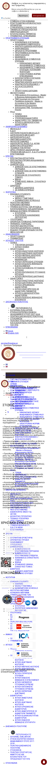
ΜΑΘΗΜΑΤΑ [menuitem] (20, 406)
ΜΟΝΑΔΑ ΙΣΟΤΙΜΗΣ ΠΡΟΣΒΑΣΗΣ (24, 211)
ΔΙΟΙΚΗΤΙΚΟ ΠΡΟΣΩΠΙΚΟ (21, 146)
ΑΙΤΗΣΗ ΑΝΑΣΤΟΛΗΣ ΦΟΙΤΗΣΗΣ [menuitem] (23, 659)
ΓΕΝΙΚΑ (18, 114)
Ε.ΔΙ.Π (13, 131)
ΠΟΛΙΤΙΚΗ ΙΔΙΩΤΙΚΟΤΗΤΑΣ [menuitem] (21, 621)
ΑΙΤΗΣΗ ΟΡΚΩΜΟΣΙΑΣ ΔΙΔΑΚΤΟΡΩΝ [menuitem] (24, 708)
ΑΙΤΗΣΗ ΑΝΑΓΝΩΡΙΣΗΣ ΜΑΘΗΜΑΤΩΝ (25, 258)
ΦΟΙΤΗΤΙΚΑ (11, 192)
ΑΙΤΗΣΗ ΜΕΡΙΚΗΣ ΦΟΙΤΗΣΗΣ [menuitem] (27, 667)
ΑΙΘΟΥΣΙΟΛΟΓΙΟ (22, 55)
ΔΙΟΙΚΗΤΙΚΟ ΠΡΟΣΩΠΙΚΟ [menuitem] (21, 516)
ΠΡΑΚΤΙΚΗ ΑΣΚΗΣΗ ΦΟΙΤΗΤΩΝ (29, 82)
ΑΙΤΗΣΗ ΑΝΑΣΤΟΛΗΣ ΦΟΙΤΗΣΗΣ (29, 251)
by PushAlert (6, 18)
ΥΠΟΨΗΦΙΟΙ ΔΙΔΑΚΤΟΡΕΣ (26, 118)
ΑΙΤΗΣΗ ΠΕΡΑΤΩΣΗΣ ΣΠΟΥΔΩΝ (29, 262)
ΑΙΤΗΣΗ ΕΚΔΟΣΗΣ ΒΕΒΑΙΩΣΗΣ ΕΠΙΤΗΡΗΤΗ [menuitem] (25, 721)
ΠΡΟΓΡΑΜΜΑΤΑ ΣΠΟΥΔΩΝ (17, 38)
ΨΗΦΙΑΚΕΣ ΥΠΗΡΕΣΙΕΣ (20, 224)
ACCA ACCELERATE (24, 87)
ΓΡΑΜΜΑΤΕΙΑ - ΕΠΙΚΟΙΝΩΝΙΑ (23, 36)
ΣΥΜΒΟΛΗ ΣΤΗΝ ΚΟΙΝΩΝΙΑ (22, 21)
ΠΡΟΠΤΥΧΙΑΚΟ (17, 40)
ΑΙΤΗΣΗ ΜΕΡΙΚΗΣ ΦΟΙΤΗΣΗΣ (28, 255)
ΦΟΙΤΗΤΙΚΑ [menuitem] (10, 577)
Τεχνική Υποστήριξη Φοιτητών (18, 548)
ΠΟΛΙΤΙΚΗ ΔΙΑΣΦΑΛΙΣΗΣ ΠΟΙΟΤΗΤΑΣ (26, 316)
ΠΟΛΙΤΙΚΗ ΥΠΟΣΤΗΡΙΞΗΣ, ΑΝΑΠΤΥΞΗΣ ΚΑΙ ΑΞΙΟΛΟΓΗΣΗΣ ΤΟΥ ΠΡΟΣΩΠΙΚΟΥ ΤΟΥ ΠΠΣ (27, 323)
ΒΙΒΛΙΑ (18, 179)
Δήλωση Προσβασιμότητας (17, 611)
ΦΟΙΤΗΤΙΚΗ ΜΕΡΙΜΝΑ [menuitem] (19, 590)
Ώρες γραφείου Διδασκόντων (13, 337)
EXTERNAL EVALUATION (21, 310)
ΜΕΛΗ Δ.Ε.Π (15, 129)
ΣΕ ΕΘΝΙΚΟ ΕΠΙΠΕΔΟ (24, 190)
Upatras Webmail (13, 533)
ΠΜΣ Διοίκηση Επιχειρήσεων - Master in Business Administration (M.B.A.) (30, 96)
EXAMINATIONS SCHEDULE (27, 200)
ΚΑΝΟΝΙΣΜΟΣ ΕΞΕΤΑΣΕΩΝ (27, 42)
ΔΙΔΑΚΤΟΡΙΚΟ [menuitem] (16, 696)
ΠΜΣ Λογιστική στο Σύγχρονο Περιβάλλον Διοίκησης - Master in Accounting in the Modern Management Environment (28, 102)
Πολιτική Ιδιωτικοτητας (15, 609)
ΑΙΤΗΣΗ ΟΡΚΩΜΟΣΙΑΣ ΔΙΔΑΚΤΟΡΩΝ (25, 286)
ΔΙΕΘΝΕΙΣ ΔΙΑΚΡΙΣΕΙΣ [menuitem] (24, 571)
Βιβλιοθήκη (10, 542)
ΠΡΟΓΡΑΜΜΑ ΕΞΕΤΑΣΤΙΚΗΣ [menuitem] (27, 401)
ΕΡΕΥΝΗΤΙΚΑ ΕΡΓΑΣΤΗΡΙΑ (22, 158)
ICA (16, 89)
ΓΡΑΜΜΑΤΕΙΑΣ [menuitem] (16, 641)
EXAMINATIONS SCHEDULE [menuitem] (26, 588)
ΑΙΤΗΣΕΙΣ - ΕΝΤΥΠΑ (14, 241)
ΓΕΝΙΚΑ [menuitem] (18, 472)
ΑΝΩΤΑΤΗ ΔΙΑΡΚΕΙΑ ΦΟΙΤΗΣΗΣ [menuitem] (23, 393)
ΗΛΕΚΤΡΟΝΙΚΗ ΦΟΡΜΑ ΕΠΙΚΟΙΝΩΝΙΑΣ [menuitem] (29, 424)
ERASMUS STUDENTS (20, 194)
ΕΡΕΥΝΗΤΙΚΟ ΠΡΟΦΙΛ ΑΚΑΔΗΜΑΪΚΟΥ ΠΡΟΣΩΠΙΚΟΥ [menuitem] (19, 542)
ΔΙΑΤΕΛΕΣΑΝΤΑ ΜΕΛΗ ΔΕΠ (22, 135)
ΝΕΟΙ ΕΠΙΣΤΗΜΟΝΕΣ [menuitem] (19, 510)
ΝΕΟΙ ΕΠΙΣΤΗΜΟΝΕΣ (19, 141)
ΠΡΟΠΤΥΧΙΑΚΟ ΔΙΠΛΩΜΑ (26, 91)
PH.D (12, 112)
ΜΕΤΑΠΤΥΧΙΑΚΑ (17, 93)
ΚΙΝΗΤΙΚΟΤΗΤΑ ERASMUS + (27, 84)
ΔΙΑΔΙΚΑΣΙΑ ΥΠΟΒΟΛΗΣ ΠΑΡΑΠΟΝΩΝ (27, 222)
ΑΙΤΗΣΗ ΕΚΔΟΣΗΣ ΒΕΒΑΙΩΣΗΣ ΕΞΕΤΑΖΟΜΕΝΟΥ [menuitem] (27, 679)
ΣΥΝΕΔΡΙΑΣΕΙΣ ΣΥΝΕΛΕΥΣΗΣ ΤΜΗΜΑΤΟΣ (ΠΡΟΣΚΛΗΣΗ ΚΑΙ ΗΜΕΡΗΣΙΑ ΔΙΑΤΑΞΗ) (23, 29)
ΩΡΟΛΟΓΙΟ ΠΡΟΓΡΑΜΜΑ (26, 51)
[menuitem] (20, 734)
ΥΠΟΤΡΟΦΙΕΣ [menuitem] (16, 613)
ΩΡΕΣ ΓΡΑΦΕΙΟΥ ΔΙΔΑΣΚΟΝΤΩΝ (24, 150)
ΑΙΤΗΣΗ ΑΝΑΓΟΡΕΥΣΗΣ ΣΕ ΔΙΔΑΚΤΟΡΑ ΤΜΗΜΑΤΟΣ (27, 290)
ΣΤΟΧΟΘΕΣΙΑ (16, 319)
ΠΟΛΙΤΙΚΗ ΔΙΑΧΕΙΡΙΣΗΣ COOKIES (25, 228)
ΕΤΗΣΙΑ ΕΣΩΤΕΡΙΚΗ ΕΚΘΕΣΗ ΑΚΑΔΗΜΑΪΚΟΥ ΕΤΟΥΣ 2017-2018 (25, 313)
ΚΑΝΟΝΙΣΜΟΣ (21, 116)
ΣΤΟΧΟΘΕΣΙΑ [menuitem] (15, 750)
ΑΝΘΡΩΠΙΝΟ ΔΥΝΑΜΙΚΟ (16, 127)
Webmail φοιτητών (13, 535)
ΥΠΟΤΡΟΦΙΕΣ (16, 219)
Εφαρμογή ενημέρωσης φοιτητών (19, 554)
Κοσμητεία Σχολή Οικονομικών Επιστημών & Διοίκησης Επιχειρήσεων (24, 530)
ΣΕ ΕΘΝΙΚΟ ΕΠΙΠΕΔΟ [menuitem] (24, 573)
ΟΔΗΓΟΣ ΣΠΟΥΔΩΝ (23, 80)
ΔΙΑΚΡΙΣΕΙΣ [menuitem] (15, 569)
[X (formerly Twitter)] (8, 412)
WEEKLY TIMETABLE (24, 198)
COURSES (19, 196)
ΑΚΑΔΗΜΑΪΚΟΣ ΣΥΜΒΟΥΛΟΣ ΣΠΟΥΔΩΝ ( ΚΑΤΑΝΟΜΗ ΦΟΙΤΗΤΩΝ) (32, 70)
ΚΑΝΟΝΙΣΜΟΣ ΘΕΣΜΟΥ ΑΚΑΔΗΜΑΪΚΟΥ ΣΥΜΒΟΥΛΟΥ (32, 64)
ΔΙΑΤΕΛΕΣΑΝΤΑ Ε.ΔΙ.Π (20, 137)
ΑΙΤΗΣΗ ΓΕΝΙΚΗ (22, 247)
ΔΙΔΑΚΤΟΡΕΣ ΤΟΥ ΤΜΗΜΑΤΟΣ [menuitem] (22, 480)
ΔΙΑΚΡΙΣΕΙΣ (15, 186)
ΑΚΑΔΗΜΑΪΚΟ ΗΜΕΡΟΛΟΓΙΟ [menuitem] (27, 390)
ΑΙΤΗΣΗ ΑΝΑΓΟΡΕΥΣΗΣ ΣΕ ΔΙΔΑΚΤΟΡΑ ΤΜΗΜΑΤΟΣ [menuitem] (26, 712)
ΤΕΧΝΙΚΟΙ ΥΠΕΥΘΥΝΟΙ (20, 148)
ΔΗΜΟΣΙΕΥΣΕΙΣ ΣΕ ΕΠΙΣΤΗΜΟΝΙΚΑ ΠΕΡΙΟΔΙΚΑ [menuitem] (27, 550)
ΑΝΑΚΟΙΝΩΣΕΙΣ (22, 49)
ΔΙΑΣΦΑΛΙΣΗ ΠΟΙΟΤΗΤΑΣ (17, 302)
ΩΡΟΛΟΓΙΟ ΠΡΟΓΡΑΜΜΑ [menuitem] (25, 399)
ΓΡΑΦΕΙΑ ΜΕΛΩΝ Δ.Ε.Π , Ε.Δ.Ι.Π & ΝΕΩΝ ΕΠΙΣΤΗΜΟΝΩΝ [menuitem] (20, 527)
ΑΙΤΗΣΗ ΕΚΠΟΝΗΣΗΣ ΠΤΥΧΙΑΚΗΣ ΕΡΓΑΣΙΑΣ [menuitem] (24, 688)
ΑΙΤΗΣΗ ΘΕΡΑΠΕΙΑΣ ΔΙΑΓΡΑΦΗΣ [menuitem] (23, 692)
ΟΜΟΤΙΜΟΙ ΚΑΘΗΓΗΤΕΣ (20, 139)
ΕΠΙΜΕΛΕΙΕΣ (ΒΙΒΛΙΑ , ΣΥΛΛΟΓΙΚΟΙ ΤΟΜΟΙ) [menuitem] (24, 565)
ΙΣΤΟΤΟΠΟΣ (20, 213)
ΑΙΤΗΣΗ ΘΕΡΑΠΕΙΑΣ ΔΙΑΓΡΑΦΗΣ (29, 276)
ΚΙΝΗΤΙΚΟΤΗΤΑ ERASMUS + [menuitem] (26, 437)
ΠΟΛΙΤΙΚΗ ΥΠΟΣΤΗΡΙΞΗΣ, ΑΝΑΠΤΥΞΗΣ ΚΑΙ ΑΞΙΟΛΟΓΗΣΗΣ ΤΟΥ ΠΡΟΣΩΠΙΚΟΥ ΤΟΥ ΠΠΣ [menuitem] (21, 755)
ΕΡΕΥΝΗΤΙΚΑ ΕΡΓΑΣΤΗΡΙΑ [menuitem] (21, 538)
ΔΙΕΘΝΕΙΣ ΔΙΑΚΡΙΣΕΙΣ (24, 188)
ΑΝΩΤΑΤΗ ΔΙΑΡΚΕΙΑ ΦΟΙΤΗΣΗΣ (29, 46)
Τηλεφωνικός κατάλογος (16, 550)
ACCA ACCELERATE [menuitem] (23, 439)
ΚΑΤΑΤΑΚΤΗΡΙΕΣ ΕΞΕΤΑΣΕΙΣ (28, 78)
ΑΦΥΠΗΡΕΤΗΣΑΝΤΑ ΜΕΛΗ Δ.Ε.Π (24, 133)
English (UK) (13, 333)
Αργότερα (23, 15)
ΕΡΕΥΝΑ (9, 156)
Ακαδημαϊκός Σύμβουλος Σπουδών (20, 546)
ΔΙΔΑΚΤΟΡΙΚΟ (16, 279)
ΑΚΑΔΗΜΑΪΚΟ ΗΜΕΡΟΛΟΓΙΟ (27, 44)
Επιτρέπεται (38, 15)
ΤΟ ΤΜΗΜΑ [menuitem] (10, 375)
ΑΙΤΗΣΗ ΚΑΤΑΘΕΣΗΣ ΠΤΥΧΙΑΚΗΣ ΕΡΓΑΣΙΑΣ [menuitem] (24, 683)
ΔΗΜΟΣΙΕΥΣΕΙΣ (17, 165)
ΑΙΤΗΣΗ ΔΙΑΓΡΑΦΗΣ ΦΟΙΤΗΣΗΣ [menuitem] (23, 663)
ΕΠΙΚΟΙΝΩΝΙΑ (12, 327)
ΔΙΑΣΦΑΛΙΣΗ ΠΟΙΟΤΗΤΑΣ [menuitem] (16, 726)
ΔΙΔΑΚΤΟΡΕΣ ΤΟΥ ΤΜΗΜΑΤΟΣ (28, 120)
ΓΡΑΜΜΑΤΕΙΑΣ (16, 238)
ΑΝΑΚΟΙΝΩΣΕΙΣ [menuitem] (21, 397)
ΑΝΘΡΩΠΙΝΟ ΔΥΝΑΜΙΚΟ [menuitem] (16, 490)
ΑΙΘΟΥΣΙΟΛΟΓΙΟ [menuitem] (22, 403)
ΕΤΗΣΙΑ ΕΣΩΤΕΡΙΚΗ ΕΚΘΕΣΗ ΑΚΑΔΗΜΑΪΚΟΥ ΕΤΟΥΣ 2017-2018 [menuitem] (22, 741)
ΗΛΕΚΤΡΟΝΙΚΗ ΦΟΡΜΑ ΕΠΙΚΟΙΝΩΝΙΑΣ (30, 75)
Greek (10, 331)
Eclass (8, 540)
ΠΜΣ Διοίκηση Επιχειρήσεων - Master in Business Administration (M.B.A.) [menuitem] (27, 450)
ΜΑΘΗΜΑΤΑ (20, 57)
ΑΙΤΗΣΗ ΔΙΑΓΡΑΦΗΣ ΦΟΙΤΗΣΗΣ (29, 253)
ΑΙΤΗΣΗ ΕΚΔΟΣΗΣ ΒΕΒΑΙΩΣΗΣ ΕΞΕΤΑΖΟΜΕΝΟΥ (28, 265)
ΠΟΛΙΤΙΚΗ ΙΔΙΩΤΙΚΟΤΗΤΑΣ (22, 226)
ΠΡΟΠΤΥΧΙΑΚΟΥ (17, 236)
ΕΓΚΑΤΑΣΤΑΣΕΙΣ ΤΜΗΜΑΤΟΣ (23, 34)
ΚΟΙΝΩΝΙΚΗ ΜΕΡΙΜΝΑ (20, 205)
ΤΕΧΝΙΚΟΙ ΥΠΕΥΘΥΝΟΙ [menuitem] (19, 518)
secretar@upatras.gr (9, 343)
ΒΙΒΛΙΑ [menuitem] (18, 562)
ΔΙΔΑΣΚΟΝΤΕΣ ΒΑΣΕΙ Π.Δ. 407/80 (25, 144)
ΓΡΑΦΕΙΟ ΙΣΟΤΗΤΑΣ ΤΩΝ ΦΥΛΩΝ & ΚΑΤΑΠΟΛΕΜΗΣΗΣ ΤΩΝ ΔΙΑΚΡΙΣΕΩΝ (26, 208)
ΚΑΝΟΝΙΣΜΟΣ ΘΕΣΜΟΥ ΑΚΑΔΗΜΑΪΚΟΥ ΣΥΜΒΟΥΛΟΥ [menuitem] (32, 413)
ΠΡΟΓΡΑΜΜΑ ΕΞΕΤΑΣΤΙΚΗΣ (27, 53)
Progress (9, 537)
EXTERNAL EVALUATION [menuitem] (20, 737)
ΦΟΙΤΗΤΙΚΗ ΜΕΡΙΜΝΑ (20, 203)
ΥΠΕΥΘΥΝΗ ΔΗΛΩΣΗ (24, 245)
